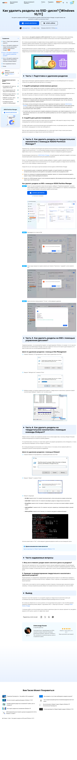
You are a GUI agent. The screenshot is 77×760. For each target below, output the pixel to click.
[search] (67, 2)
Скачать (58, 2)
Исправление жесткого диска (8, 81)
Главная (5, 718)
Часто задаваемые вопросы (9, 63)
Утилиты (43, 2)
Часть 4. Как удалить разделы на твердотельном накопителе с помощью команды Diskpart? (10, 60)
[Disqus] (38, 663)
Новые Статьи (6, 83)
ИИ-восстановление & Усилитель (29, 2)
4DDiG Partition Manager (43, 155)
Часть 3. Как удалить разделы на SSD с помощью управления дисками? (10, 54)
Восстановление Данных (14, 2)
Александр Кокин (26, 28)
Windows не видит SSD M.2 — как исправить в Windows (10, 94)
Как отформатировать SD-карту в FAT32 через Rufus (9, 91)
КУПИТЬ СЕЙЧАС (50, 23)
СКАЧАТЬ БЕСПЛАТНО (30, 23)
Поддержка (50, 2)
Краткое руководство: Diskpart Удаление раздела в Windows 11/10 (39, 549)
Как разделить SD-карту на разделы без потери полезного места (9, 87)
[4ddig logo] (4, 2)
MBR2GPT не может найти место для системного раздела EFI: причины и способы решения (9, 98)
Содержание (5, 38)
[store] (63, 2)
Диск (56, 28)
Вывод (4, 66)
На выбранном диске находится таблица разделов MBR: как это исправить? (10, 102)
